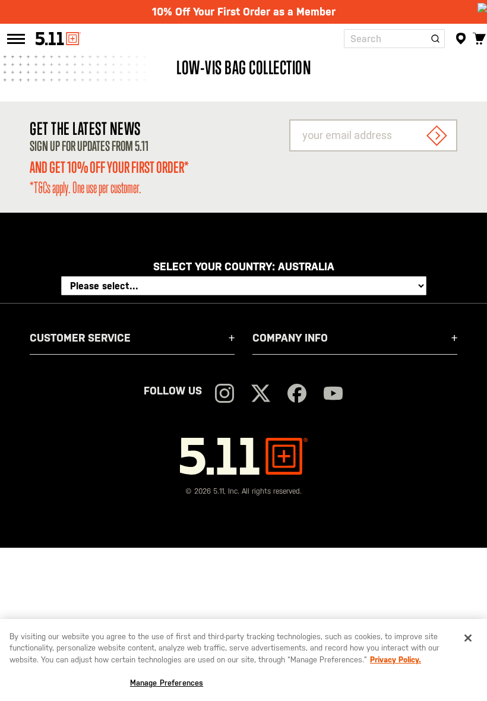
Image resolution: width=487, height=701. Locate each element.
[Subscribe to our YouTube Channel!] (333, 395)
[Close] (468, 638)
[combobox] (394, 38)
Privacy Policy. (395, 659)
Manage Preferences (166, 682)
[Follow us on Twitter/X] (260, 395)
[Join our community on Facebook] (297, 395)
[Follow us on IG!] (224, 395)
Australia (306, 266)
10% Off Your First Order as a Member (244, 11)
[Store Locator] (461, 39)
